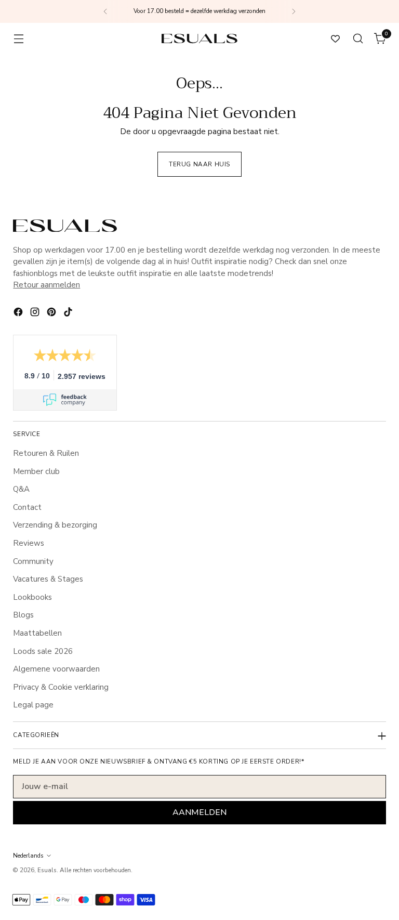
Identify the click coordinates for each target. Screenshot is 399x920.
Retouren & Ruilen (46, 453)
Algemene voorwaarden (56, 669)
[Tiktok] (69, 314)
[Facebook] (19, 314)
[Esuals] (199, 38)
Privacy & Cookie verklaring (61, 687)
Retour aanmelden (46, 285)
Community (33, 561)
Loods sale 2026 (43, 651)
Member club (36, 471)
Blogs (23, 615)
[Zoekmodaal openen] (358, 38)
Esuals (47, 870)
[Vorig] (105, 11)
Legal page (33, 705)
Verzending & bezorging (55, 525)
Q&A (21, 489)
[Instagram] (36, 314)
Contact (27, 507)
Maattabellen (37, 633)
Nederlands (28, 855)
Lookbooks (32, 597)
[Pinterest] (52, 314)
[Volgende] (293, 11)
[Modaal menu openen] (18, 38)
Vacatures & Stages (48, 579)
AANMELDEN (199, 812)
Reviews (28, 543)
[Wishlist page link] (335, 38)
